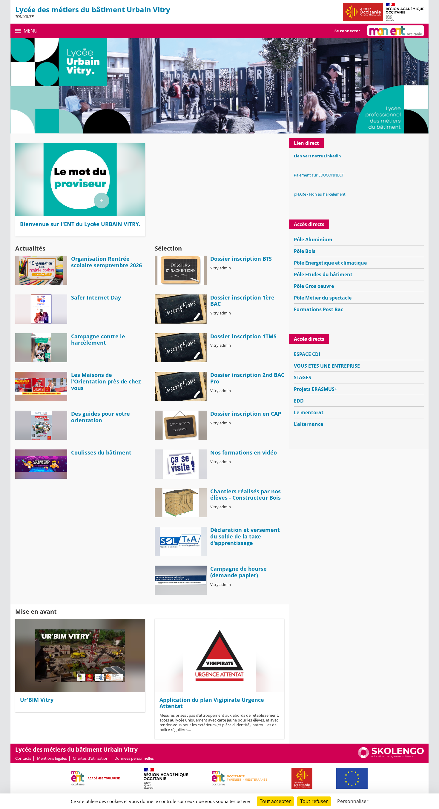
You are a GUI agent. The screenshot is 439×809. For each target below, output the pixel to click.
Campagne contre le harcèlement (98, 339)
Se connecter (347, 30)
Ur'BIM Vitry (36, 699)
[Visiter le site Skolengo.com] (391, 756)
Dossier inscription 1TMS (243, 336)
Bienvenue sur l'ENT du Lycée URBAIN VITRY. (80, 224)
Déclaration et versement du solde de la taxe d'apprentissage (245, 536)
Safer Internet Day (96, 297)
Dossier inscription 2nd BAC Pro (247, 378)
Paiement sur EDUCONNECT (319, 175)
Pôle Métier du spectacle (322, 297)
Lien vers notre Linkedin (317, 156)
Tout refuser (314, 801)
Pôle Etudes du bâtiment (323, 274)
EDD (299, 400)
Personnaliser (353, 801)
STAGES (302, 377)
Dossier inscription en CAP (245, 413)
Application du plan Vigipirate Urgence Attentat (211, 703)
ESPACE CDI (307, 354)
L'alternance (308, 424)
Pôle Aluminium (313, 239)
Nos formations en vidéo (243, 452)
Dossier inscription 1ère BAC (242, 301)
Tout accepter (275, 801)
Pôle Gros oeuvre (314, 286)
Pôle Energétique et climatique (330, 263)
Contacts (23, 758)
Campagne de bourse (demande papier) (238, 572)
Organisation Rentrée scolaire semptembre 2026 (106, 262)
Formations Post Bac (318, 309)
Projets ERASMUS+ (315, 389)
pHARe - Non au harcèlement (320, 194)
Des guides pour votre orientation (100, 417)
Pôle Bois (304, 251)
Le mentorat (308, 412)
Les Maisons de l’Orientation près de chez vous (106, 381)
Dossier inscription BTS (241, 258)
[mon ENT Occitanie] (395, 31)
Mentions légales (52, 758)
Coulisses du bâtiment (101, 452)
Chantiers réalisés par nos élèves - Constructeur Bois (245, 494)
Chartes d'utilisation (90, 758)
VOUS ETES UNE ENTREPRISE (327, 366)
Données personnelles (134, 758)
